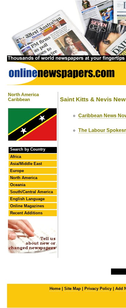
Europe (17, 170)
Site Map (72, 288)
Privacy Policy (98, 288)
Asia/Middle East (26, 163)
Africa (15, 156)
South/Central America (31, 192)
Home (55, 288)
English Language (27, 199)
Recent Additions (26, 213)
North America (23, 177)
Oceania (17, 184)
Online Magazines (27, 206)
